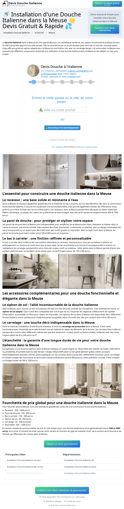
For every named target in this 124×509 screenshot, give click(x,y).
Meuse (52, 32)
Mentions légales (54, 501)
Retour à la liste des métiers (63, 140)
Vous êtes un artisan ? (91, 147)
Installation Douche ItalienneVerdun (24, 460)
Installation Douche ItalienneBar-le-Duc (25, 466)
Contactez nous (73, 501)
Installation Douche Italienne (16, 32)
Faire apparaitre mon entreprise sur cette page (63, 497)
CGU (53, 147)
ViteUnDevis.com (80, 147)
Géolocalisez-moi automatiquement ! (63, 128)
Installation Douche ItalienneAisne (80, 466)
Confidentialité (59, 147)
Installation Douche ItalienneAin (79, 460)
